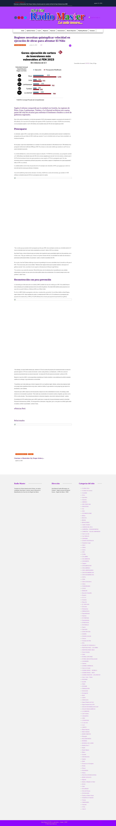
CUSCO (84, 588)
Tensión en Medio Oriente (88, 795)
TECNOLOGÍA (85, 793)
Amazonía (84, 499)
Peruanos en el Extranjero (88, 763)
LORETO (84, 727)
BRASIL (84, 520)
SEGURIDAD (85, 788)
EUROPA (84, 634)
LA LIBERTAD (85, 711)
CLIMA (84, 554)
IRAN (83, 695)
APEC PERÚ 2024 (86, 504)
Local (39, 30)
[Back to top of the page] (100, 823)
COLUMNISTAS (86, 558)
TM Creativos (60, 823)
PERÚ (83, 761)
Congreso (84, 563)
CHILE (83, 545)
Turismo (84, 800)
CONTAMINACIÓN (86, 565)
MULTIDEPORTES (86, 738)
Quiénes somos (31, 30)
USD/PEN (87, 63)
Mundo (83, 747)
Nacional (52, 30)
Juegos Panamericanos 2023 (88, 704)
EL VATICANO (85, 604)
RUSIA (83, 784)
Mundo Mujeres (85, 750)
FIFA (83, 643)
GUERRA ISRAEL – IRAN (88, 672)
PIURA (83, 766)
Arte (83, 508)
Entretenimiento (85, 620)
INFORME (84, 686)
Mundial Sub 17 (85, 745)
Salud (83, 786)
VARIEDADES (85, 802)
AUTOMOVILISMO (87, 513)
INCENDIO (84, 679)
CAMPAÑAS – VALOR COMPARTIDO (91, 531)
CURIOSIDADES (86, 586)
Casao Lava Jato (85, 533)
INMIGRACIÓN (86, 688)
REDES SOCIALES (86, 777)
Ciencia (83, 549)
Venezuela (84, 804)
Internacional (61, 30)
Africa (83, 495)
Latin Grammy (85, 713)
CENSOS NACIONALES (88, 540)
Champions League (86, 543)
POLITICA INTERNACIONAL (89, 775)
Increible (84, 681)
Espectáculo (84, 629)
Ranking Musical (82, 30)
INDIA (83, 684)
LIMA (83, 718)
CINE (83, 552)
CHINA (84, 547)
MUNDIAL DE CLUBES (88, 743)
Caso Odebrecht (85, 536)
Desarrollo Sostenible (87, 593)
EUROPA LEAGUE (86, 636)
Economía (84, 599)
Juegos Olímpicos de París (88, 702)
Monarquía (84, 736)
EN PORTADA (85, 618)
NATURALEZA (85, 756)
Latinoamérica (85, 715)
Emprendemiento (86, 613)
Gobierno (84, 663)
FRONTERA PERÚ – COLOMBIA (90, 647)
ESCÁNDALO (85, 624)
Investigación (85, 693)
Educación (84, 602)
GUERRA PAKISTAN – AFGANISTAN (91, 674)
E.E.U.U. (84, 597)
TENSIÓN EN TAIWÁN (87, 797)
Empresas (84, 615)
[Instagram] (22, 17)
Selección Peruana (86, 791)
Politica (83, 772)
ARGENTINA (85, 506)
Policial (83, 768)
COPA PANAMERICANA (88, 572)
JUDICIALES (85, 700)
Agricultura (84, 497)
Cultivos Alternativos (86, 581)
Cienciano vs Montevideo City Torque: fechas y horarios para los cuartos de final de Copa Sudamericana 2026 (40, 4)
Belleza (83, 515)
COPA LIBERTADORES (87, 570)
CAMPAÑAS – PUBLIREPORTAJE (90, 529)
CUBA (83, 579)
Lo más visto (85, 722)
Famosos (84, 638)
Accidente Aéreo (85, 488)
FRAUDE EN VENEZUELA (88, 645)
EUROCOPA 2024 (86, 631)
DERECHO (84, 590)
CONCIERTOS (85, 561)
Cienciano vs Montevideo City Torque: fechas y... (29, 458)
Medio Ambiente (85, 731)
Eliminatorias (85, 609)
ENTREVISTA (85, 622)
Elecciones (84, 606)
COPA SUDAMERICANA (21, 454)
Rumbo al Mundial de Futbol (88, 781)
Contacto (92, 30)
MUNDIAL (84, 740)
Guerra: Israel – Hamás (87, 677)
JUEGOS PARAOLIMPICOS (88, 709)
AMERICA (84, 502)
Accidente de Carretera (87, 490)
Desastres (84, 595)
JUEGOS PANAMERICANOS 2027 (90, 706)
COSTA (84, 577)
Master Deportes (71, 30)
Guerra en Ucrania (86, 668)
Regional (45, 30)
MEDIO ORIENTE (86, 734)
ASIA (83, 511)
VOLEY (84, 809)
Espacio (84, 627)
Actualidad (84, 493)
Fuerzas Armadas (86, 652)
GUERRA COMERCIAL (87, 665)
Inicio (22, 30)
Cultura (83, 584)
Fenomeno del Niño (20, 45)
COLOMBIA (85, 556)
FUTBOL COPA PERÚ (87, 656)
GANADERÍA (85, 661)
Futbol (31, 454)
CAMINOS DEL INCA (87, 527)
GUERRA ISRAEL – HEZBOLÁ (89, 670)
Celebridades (85, 538)
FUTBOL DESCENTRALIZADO (89, 659)
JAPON (83, 697)
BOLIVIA (84, 517)
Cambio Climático (86, 524)
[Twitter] (25, 17)
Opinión (84, 759)
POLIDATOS (85, 770)
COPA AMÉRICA (86, 568)
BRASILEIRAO (85, 522)
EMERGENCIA (85, 611)
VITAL (83, 807)
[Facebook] (15, 17)
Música (83, 752)
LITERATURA (85, 720)
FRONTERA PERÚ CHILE (88, 650)
